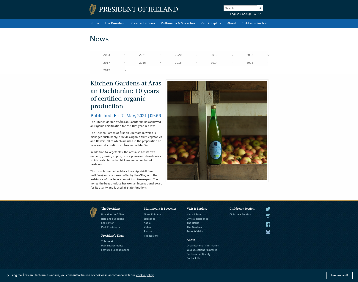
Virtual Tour (194, 214)
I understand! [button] (339, 275)
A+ (261, 14)
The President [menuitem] (115, 23)
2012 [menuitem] (106, 70)
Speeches (149, 218)
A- (255, 14)
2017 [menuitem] (106, 63)
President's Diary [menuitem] (143, 23)
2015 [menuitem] (178, 63)
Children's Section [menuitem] (255, 23)
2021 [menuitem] (142, 55)
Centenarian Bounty (199, 254)
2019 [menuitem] (214, 55)
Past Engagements (112, 245)
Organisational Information (203, 245)
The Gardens (194, 227)
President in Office (112, 214)
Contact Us (193, 258)
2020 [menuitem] (178, 55)
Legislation (107, 222)
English (234, 14)
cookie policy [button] (145, 275)
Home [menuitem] (94, 23)
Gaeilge (247, 14)
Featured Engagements (115, 249)
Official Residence (197, 218)
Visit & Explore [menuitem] (211, 23)
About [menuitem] (231, 23)
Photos (148, 231)
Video (147, 227)
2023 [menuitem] (106, 55)
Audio (147, 222)
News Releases (152, 214)
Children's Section (240, 214)
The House (193, 222)
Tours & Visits (195, 231)
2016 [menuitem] (142, 63)
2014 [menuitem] (214, 63)
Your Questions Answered (202, 249)
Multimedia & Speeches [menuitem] (178, 23)
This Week (107, 241)
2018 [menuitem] (249, 55)
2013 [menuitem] (249, 63)
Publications (151, 235)
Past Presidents (110, 227)
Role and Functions (112, 218)
